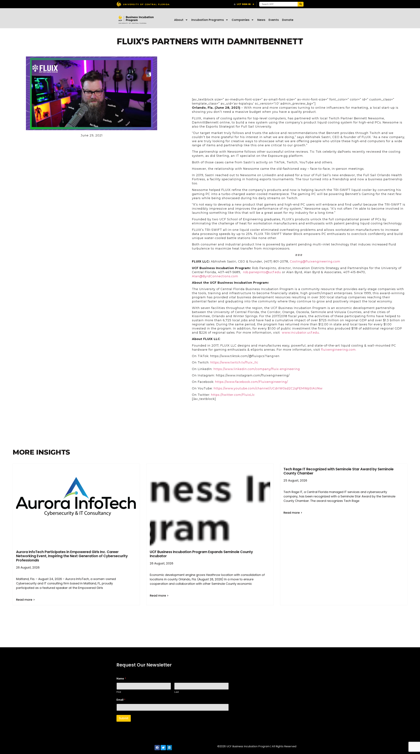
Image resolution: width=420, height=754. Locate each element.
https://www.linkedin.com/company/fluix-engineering (256, 369)
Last (176, 691)
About (178, 20)
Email (120, 699)
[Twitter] (163, 747)
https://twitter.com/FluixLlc (233, 395)
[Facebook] (157, 747)
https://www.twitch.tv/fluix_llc (234, 362)
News (261, 20)
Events (274, 20)
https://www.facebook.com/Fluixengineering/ (251, 382)
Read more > (25, 600)
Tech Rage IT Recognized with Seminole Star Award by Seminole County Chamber (339, 471)
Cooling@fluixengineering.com (315, 261)
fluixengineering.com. (338, 349)
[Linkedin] (169, 747)
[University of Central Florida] (142, 4)
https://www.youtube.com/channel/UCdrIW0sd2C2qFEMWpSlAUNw (268, 388)
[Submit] (301, 4)
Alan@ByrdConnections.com (215, 276)
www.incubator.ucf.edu (300, 332)
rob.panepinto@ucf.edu (262, 272)
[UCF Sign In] (244, 4)
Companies (240, 20)
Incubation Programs (207, 20)
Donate (287, 20)
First (118, 691)
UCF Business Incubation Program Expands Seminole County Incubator (201, 553)
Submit (123, 718)
